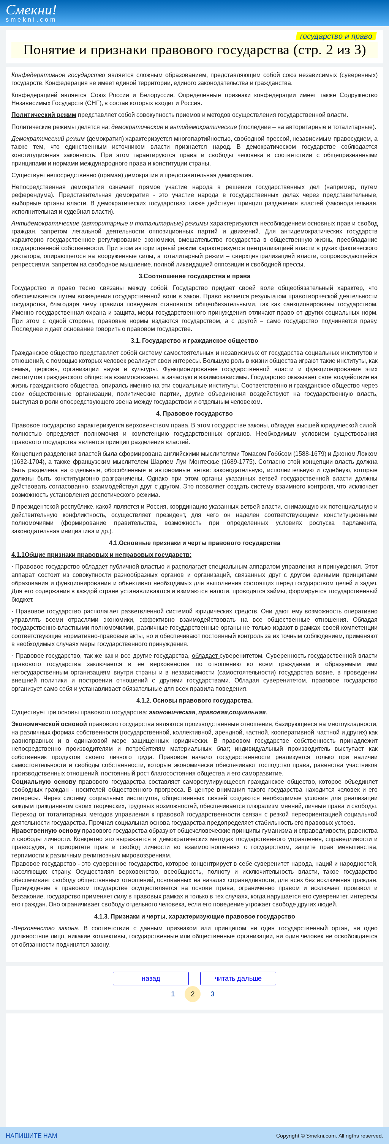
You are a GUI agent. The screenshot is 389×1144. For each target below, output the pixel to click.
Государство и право (336, 36)
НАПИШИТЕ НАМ (31, 1136)
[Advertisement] (194, 1070)
